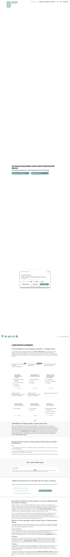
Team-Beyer (65, 1)
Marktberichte (36, 173)
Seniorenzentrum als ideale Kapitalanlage (35, 375)
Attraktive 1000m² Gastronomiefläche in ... (35, 405)
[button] (15, 388)
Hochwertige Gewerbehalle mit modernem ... (18, 376)
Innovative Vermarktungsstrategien (23, 493)
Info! (61, 1)
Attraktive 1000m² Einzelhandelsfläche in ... (19, 405)
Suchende (52, 1)
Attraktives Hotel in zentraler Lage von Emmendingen (51, 376)
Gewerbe (57, 1)
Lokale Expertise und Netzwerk (22, 490)
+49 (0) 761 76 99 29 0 (34, 1)
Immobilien (41, 1)
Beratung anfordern (19, 173)
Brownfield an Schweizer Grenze (50, 404)
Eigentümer (47, 1)
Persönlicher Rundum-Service (21, 488)
